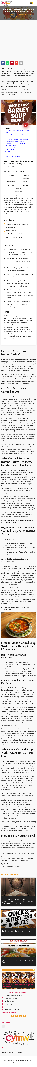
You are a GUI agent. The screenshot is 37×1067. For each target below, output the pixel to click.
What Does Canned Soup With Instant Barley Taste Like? (16, 153)
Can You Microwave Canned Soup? (15, 137)
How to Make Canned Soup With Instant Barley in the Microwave (17, 149)
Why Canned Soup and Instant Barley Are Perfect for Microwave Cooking (17, 140)
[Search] (34, 970)
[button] (31, 3)
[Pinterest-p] (16, 1016)
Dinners (12, 17)
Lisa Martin (7, 864)
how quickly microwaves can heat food (21, 451)
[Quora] (12, 1016)
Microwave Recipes (22, 17)
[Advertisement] (18, 39)
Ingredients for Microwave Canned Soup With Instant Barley (17, 144)
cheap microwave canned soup (16, 575)
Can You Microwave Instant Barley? (15, 135)
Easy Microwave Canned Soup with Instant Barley (18, 131)
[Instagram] (24, 1016)
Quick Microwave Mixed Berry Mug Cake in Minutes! (18, 985)
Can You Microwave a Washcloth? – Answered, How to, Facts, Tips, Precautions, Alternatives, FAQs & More (17, 901)
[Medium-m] (20, 1016)
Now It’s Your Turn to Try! (12, 156)
